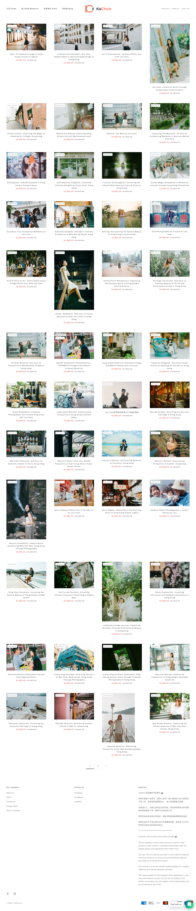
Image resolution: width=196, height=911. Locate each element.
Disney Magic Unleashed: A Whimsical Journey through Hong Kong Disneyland (169, 184)
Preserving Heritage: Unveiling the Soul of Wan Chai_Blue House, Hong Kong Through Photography (74, 677)
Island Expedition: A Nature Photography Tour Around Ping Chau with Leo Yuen (26, 414)
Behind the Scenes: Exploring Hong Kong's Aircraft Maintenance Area (74, 135)
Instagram (78, 797)
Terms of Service (13, 810)
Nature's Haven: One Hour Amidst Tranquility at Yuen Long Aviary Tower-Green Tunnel (74, 463)
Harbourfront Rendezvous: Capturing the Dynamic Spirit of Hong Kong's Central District (121, 283)
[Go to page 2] (106, 766)
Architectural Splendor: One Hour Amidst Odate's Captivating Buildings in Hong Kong (74, 57)
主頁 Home (11, 9)
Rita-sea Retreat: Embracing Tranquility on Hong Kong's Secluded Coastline (169, 677)
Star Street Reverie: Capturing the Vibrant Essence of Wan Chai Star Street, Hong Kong (170, 726)
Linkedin (77, 801)
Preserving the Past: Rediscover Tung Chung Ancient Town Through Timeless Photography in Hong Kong (122, 677)
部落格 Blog (67, 9)
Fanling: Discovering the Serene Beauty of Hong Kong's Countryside (122, 233)
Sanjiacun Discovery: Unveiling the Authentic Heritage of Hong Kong (26, 725)
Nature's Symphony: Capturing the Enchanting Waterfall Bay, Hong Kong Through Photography (26, 546)
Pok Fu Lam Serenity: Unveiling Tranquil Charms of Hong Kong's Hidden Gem (74, 595)
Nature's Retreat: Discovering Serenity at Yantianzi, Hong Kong (121, 462)
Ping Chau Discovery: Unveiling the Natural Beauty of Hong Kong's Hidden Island (26, 595)
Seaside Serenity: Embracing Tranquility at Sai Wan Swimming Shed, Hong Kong (122, 749)
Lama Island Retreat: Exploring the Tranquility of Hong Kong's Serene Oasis (74, 414)
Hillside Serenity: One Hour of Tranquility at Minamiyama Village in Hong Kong (26, 365)
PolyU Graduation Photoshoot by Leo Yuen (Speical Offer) (26, 676)
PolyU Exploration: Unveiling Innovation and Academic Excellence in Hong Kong (169, 595)
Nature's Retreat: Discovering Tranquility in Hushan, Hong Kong (169, 462)
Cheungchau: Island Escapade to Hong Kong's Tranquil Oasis (26, 184)
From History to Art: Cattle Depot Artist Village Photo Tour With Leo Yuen (26, 282)
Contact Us (11, 801)
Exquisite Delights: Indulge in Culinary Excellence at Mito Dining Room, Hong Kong (74, 234)
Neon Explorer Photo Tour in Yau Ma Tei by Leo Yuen (74, 511)
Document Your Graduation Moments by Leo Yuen (26, 233)
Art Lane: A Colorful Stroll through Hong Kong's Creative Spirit (170, 88)
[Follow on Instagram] (14, 893)
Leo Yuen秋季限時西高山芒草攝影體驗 (122, 412)
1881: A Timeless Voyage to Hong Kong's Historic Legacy (26, 55)
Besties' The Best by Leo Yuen (122, 134)
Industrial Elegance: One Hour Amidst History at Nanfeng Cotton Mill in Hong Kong (169, 365)
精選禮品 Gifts (50, 9)
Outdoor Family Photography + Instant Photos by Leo (170, 511)
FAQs (8, 797)
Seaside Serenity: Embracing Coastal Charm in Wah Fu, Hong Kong (74, 725)
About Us (10, 793)
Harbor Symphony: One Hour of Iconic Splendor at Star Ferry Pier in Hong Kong (74, 316)
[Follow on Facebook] (7, 893)
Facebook (78, 793)
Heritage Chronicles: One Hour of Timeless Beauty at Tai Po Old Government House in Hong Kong (169, 283)
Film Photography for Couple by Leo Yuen (169, 233)
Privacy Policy (12, 806)
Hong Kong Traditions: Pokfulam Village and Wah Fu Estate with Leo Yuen (122, 364)
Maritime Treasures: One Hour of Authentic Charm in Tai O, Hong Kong (26, 462)
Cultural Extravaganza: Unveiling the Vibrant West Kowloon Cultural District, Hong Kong (121, 185)
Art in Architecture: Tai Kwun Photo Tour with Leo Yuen (122, 55)
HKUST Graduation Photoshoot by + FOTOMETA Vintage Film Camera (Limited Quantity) (74, 365)
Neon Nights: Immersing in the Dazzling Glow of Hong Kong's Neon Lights (122, 511)
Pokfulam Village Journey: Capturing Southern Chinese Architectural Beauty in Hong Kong (121, 628)
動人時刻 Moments (30, 9)
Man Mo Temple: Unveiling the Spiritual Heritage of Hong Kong (169, 413)
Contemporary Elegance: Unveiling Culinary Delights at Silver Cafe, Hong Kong (74, 185)
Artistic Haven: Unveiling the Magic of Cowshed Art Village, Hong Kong (26, 135)
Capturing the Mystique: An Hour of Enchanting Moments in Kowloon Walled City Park (169, 136)
